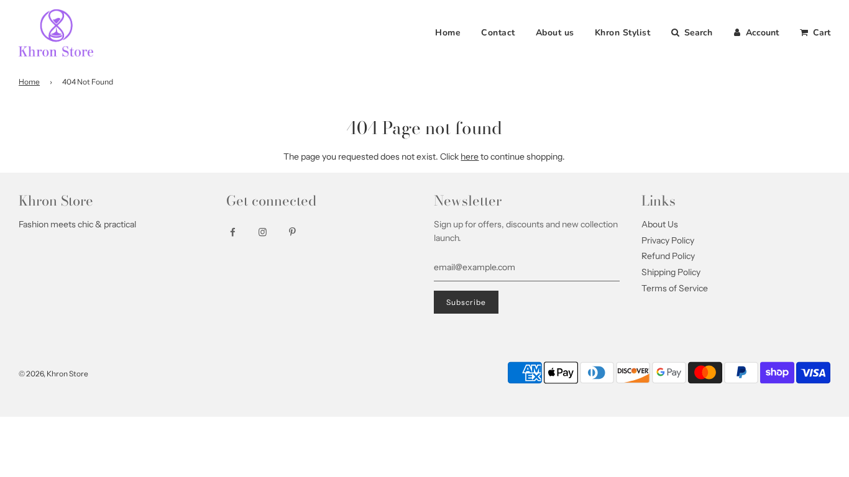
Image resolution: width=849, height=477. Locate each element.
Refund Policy (668, 255)
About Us (659, 224)
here (470, 156)
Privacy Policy (667, 240)
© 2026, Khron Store (53, 373)
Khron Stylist (623, 33)
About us (555, 33)
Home (448, 33)
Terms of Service (674, 288)
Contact (498, 33)
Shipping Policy (670, 272)
